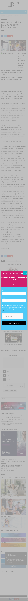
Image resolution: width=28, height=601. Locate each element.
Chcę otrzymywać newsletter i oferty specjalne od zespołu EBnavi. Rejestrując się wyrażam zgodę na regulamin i (13, 308)
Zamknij (25, 273)
